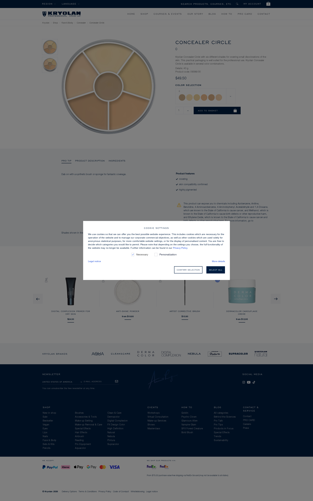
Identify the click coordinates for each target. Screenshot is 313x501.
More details (218, 261)
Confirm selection (188, 269)
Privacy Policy (180, 248)
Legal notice (94, 261)
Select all (215, 269)
